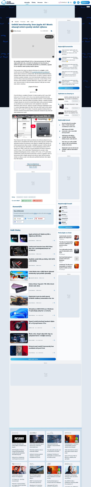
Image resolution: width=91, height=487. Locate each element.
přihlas (35, 213)
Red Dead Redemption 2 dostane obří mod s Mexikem (65, 258)
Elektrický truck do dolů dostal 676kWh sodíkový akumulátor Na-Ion (41, 297)
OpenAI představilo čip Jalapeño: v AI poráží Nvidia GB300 (53, 445)
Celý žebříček (68, 227)
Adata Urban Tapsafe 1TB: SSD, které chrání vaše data (41, 285)
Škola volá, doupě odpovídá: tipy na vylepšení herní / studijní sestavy (41, 334)
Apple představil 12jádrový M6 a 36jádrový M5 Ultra (39, 235)
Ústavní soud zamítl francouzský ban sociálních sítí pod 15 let (41, 347)
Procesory (22, 21)
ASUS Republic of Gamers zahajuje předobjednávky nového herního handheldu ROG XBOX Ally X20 (18, 452)
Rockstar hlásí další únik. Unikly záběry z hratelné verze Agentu (19, 445)
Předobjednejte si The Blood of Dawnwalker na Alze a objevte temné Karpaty (71, 445)
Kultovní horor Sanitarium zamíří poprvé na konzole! (18, 458)
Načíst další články (33, 359)
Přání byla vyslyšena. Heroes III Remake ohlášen (36, 450)
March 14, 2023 (33, 167)
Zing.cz (61, 246)
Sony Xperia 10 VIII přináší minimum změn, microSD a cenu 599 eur (71, 477)
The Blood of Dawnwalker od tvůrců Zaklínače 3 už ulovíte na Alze (66, 243)
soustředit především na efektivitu (40, 72)
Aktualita (17, 21)
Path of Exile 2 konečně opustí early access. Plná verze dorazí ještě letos (37, 445)
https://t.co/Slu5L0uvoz (33, 164)
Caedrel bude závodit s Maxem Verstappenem (65, 236)
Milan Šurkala (17, 31)
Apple (32, 21)
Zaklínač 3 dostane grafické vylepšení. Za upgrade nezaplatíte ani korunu (36, 456)
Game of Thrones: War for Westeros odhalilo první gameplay (71, 457)
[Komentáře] (51, 31)
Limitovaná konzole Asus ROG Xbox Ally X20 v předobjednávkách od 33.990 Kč (40, 248)
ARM (28, 21)
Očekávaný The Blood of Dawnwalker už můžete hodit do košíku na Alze (65, 266)
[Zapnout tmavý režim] (78, 2)
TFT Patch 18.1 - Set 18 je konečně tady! (18, 480)
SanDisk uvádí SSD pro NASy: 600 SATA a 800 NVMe (42, 260)
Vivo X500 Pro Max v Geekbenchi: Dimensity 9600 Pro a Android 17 (71, 482)
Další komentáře (69, 88)
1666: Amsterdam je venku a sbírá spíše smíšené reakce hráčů (71, 451)
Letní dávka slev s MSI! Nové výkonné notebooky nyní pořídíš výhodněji (41, 272)
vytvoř (49, 213)
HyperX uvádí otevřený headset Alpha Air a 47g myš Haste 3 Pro (41, 322)
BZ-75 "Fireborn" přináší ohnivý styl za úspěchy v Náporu (35, 477)
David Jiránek (32, 340)
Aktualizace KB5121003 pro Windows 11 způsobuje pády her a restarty (41, 310)
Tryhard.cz (61, 239)
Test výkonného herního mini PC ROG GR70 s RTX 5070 (65, 251)
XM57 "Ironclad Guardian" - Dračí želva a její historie (36, 481)
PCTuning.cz (62, 254)
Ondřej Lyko (31, 327)
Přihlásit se (85, 2)
